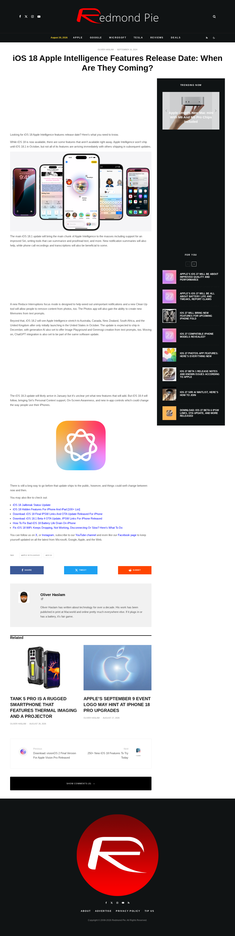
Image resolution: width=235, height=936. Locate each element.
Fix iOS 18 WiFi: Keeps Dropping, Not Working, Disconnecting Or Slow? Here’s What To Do (67, 527)
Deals (176, 37)
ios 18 (49, 555)
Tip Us (149, 911)
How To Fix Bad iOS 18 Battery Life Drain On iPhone (44, 523)
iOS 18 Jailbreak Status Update (31, 504)
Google (96, 37)
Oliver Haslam (106, 49)
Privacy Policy (128, 911)
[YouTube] (39, 16)
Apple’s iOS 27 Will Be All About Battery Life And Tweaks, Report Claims (197, 296)
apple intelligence (31, 555)
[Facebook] (20, 16)
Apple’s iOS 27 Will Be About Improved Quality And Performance (199, 277)
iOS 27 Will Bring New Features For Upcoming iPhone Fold (196, 316)
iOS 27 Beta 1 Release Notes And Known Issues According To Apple (199, 374)
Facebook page (127, 535)
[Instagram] (32, 16)
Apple (78, 37)
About (86, 911)
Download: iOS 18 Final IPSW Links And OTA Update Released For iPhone (57, 513)
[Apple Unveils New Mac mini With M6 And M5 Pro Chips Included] (190, 111)
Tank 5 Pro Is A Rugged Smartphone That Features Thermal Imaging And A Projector (43, 707)
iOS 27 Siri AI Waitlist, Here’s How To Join (199, 394)
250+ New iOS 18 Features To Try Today (108, 753)
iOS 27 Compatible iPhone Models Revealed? (197, 335)
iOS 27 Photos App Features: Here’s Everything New (199, 355)
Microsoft (117, 37)
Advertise (103, 911)
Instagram (48, 535)
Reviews (157, 37)
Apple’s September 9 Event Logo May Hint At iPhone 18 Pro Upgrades (117, 704)
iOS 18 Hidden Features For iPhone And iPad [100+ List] (46, 509)
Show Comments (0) (78, 783)
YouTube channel (85, 535)
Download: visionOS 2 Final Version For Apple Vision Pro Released (54, 753)
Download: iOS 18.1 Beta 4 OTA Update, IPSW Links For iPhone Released (57, 518)
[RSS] (207, 37)
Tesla (138, 37)
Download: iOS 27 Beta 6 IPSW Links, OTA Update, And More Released (199, 413)
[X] (26, 16)
